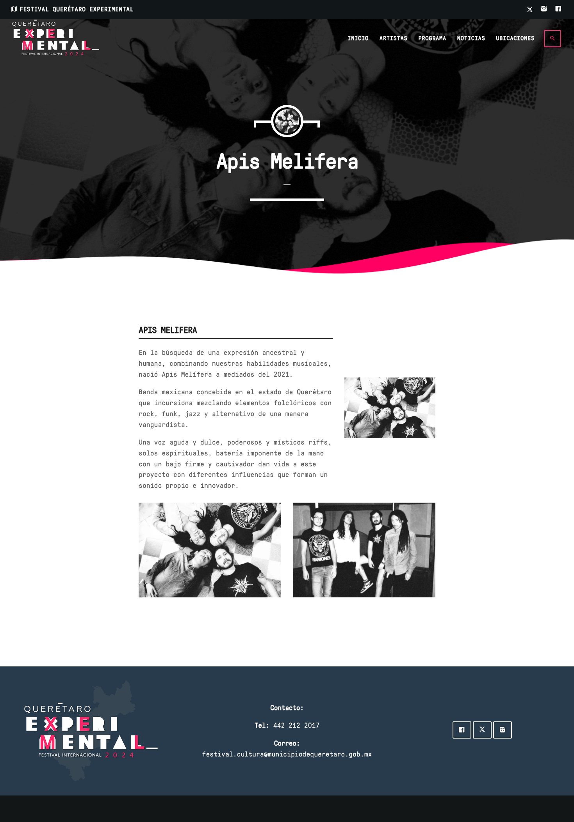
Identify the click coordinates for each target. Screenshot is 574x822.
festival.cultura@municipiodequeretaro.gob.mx (287, 753)
